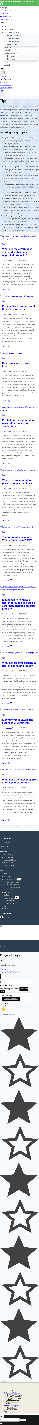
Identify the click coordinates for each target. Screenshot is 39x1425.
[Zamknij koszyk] (2, 960)
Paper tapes (8, 29)
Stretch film (8, 47)
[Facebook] (1, 5)
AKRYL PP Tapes (12, 44)
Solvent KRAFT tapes (10, 860)
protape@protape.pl (15, 1)
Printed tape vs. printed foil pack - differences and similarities (18, 423)
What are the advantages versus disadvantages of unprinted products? (17, 252)
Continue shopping (11, 999)
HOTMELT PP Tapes (14, 35)
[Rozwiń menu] (2, 94)
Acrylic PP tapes (9, 857)
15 (15, 827)
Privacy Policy (4, 846)
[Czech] (19, 972)
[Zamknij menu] (0, 1384)
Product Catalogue (9, 898)
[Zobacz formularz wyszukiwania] (2, 72)
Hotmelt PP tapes (9, 855)
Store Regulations (5, 842)
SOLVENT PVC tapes (14, 41)
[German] (14, 972)
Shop (6, 26)
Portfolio (7, 50)
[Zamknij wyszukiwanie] (2, 1416)
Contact (7, 65)
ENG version (11, 59)
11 (11, 827)
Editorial (9, 260)
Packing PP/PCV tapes (10, 879)
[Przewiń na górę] (2, 1004)
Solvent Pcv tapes (9, 862)
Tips (3, 244)
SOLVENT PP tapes (13, 38)
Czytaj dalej (7, 290)
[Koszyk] (2, 69)
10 (9, 827)
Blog (6, 62)
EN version (11, 56)
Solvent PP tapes (9, 865)
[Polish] (8, 972)
